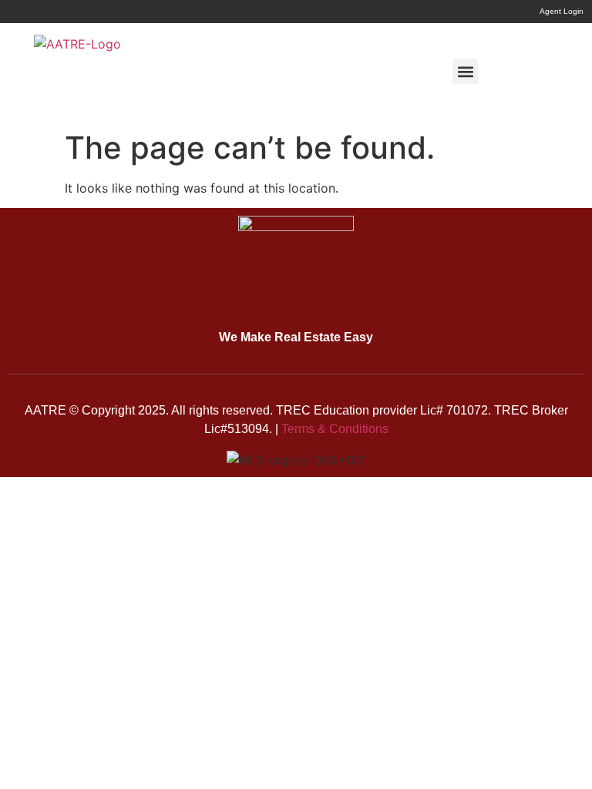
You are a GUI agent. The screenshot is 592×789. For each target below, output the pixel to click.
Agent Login (562, 11)
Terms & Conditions (334, 428)
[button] (465, 71)
